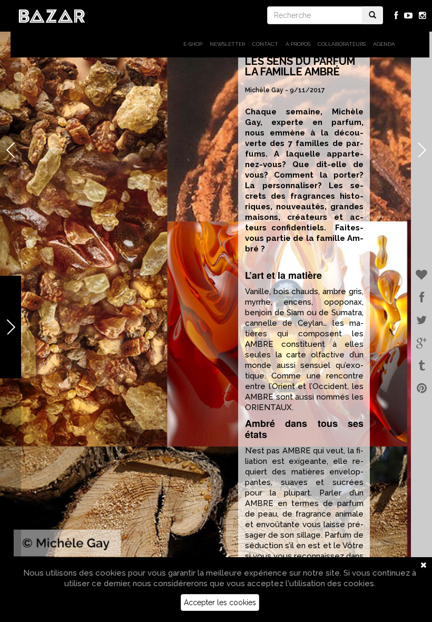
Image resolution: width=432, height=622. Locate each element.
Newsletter (227, 44)
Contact (265, 44)
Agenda (384, 44)
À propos (298, 44)
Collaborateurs (342, 44)
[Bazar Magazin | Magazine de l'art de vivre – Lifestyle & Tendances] (52, 15)
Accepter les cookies (220, 602)
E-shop (192, 44)
